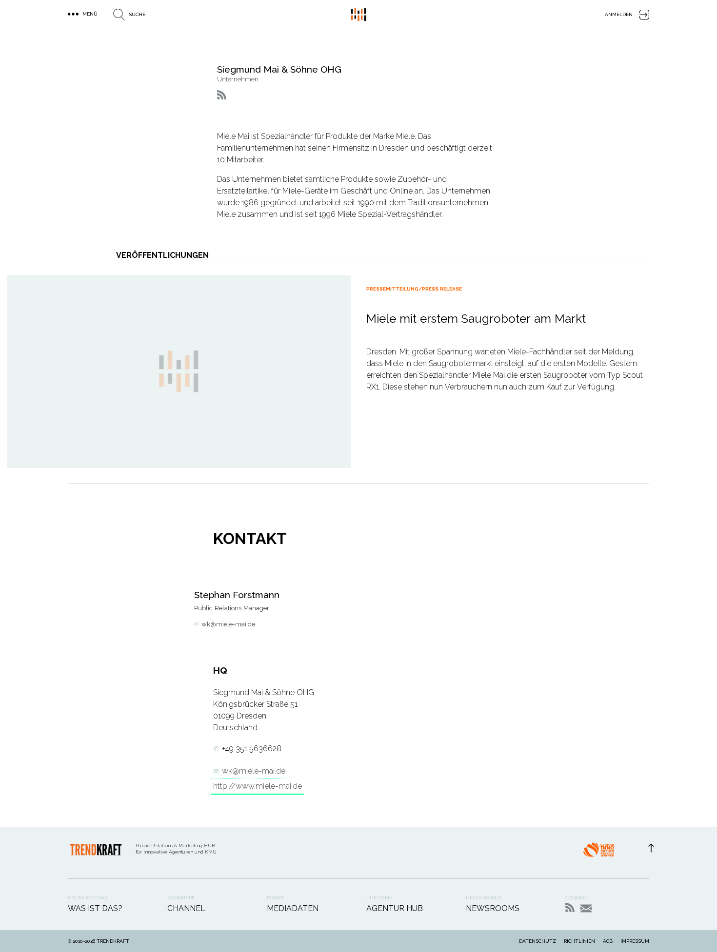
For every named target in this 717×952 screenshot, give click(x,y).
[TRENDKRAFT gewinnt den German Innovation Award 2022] (598, 852)
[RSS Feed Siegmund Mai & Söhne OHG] (221, 94)
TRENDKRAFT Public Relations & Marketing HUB (358, 14)
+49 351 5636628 (251, 748)
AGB (608, 941)
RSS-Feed (570, 907)
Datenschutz (537, 941)
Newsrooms (492, 908)
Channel (186, 908)
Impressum (634, 941)
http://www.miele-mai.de (257, 786)
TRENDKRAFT (113, 941)
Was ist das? (95, 908)
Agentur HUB (394, 908)
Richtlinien (579, 941)
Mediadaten (293, 908)
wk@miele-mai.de (228, 624)
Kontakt (586, 908)
